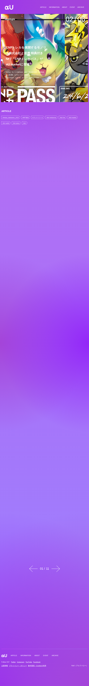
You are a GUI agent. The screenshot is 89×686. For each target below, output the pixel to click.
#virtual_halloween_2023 (11, 117)
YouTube (28, 662)
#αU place (16, 123)
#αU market (72, 117)
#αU (24, 123)
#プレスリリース (37, 117)
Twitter (13, 662)
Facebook (36, 662)
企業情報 (4, 666)
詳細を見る (21, 92)
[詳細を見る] (23, 154)
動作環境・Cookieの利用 (37, 666)
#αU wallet (6, 123)
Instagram (20, 662)
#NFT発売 (25, 117)
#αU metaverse (51, 117)
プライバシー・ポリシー (18, 666)
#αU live (62, 117)
